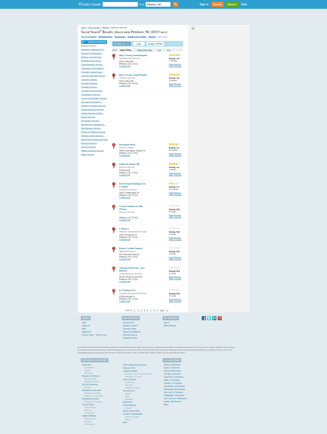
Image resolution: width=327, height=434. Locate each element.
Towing (87, 370)
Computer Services (89, 87)
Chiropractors (90, 419)
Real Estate (128, 402)
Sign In (166, 323)
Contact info (124, 66)
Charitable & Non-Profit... (91, 61)
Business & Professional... (92, 53)
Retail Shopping (129, 405)
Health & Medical (89, 416)
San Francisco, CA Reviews (175, 398)
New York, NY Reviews (173, 392)
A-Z (159, 50)
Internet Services (88, 117)
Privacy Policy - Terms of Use (94, 335)
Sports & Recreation (131, 411)
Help (244, 4)
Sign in (204, 4)
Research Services (89, 143)
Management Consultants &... (93, 124)
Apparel (128, 408)
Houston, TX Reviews (173, 383)
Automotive (86, 365)
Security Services (88, 147)
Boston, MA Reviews (172, 371)
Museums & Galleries (93, 402)
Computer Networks (89, 83)
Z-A (168, 50)
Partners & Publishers (132, 332)
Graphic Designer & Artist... (92, 113)
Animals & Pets (129, 368)
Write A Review (170, 326)
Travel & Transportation (133, 414)
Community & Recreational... (93, 68)
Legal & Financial (130, 371)
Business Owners (130, 326)
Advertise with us (130, 335)
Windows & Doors (132, 388)
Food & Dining (88, 405)
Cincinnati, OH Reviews (173, 377)
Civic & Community (90, 384)
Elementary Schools (92, 393)
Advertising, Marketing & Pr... (93, 50)
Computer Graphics (89, 80)
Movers (128, 419)
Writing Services (88, 154)
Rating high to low (144, 50)
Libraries (87, 387)
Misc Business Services (91, 128)
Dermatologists (105, 37)
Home (83, 28)
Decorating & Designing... (91, 102)
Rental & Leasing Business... (93, 136)
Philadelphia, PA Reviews (174, 395)
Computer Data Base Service (93, 76)
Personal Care (129, 391)
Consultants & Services (90, 95)
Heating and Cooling (137, 37)
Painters (152, 37)
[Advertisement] (163, 17)
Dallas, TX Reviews (172, 380)
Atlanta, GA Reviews (172, 365)
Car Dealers (89, 368)
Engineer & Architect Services (93, 106)
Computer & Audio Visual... (92, 72)
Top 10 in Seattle (88, 37)
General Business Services (92, 109)
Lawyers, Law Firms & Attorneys (138, 374)
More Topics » (163, 37)
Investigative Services (90, 121)
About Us (86, 326)
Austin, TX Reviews (172, 368)
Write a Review (175, 66)
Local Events (128, 323)
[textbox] (120, 4)
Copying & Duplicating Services (94, 98)
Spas (127, 396)
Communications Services (92, 65)
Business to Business (97, 42)
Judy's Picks (125, 50)
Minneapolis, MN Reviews (174, 389)
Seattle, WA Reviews (172, 401)
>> (167, 310)
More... (126, 422)
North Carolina (94, 28)
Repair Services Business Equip (94, 139)
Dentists (87, 421)
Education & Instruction (91, 390)
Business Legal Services (91, 57)
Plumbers (129, 385)
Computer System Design (91, 91)
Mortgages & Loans (133, 377)
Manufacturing (90, 379)
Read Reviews (175, 64)
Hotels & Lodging (132, 417)
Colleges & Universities (93, 396)
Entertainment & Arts (90, 399)
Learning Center (129, 329)
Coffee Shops (90, 407)
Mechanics (88, 373)
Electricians (130, 382)
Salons (128, 394)
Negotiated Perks (130, 338)
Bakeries (88, 410)
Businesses (120, 44)
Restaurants (120, 37)
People (151, 44)
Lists (139, 44)
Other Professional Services (134, 365)
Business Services (92, 382)
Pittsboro (105, 28)
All (83, 42)
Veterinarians (89, 424)
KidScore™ (86, 332)
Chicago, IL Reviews (172, 374)
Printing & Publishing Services (93, 132)
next (162, 310)
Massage (129, 399)
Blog (84, 329)
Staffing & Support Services (92, 151)
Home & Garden (129, 379)
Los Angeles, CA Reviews (174, 386)
